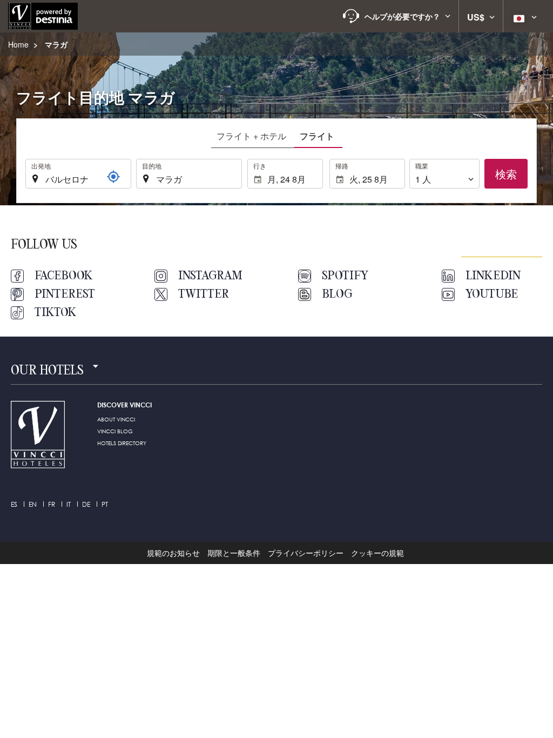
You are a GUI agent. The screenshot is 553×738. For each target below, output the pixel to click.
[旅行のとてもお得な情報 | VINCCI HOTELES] (43, 16)
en (33, 504)
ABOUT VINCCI (116, 419)
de (86, 504)
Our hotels (47, 371)
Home (18, 44)
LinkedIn (493, 276)
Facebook (64, 276)
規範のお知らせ (173, 552)
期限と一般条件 (233, 552)
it (68, 504)
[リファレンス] (113, 177)
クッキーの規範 (377, 552)
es (14, 504)
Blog (337, 294)
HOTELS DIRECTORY (121, 443)
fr (51, 504)
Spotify (345, 276)
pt (105, 504)
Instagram (210, 276)
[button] (396, 16)
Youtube (492, 294)
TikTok (56, 312)
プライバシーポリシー (305, 552)
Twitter (203, 294)
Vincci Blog (115, 431)
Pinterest (65, 294)
